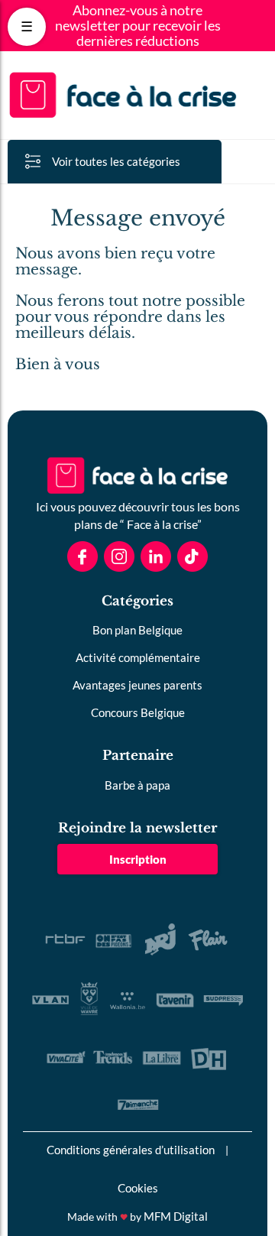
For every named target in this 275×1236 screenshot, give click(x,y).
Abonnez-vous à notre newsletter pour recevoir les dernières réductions (138, 25)
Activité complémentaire (138, 657)
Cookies (138, 1188)
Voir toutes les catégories (116, 161)
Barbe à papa (137, 785)
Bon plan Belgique (137, 630)
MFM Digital (176, 1216)
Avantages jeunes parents (137, 685)
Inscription (138, 859)
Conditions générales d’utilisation (131, 1150)
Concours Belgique (138, 712)
